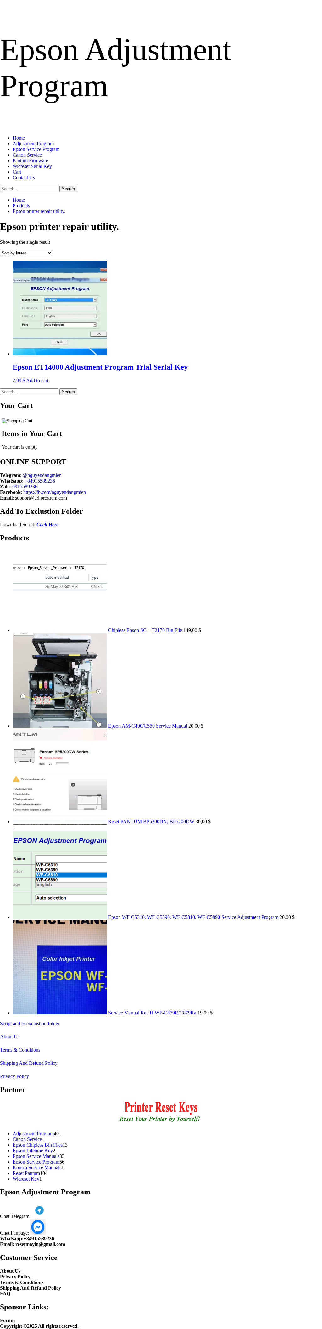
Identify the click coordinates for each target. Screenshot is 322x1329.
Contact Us (24, 177)
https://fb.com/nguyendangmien (54, 492)
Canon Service (27, 155)
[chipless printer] (161, 1122)
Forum (7, 1320)
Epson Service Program (36, 149)
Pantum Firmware (30, 160)
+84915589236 (40, 480)
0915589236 (24, 486)
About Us (9, 1036)
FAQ (5, 1293)
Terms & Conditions (20, 1050)
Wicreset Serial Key (32, 166)
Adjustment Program (33, 143)
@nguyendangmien (42, 475)
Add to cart (37, 380)
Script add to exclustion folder (29, 1023)
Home (19, 138)
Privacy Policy (14, 1076)
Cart (17, 172)
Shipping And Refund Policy (29, 1063)
